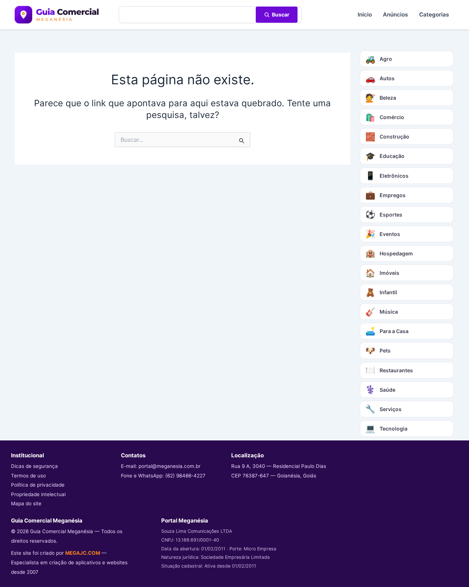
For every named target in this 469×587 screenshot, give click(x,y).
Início (365, 14)
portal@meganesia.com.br (169, 466)
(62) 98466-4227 (185, 476)
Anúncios (395, 14)
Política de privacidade (37, 485)
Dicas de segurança (34, 466)
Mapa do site (26, 503)
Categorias (434, 14)
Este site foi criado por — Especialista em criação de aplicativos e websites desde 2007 (69, 562)
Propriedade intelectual (38, 494)
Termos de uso (28, 476)
